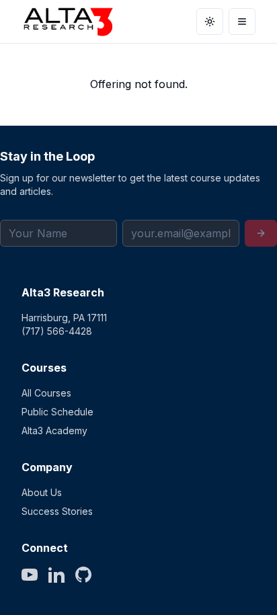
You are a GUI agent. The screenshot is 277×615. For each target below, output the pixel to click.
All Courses (46, 393)
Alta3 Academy (54, 430)
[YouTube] (30, 575)
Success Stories (57, 511)
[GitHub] (83, 575)
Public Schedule (57, 411)
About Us (42, 492)
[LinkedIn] (56, 575)
